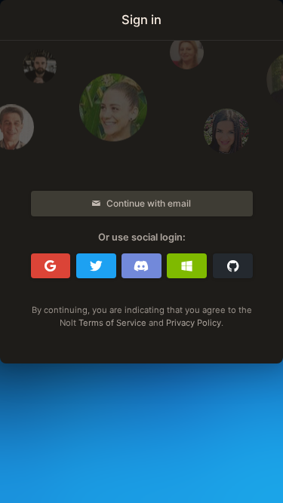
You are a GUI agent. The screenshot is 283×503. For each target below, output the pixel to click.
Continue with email (148, 203)
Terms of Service (112, 322)
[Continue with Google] (51, 266)
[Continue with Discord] (141, 266)
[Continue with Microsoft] (187, 266)
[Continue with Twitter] (96, 266)
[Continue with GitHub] (233, 266)
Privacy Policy (193, 322)
